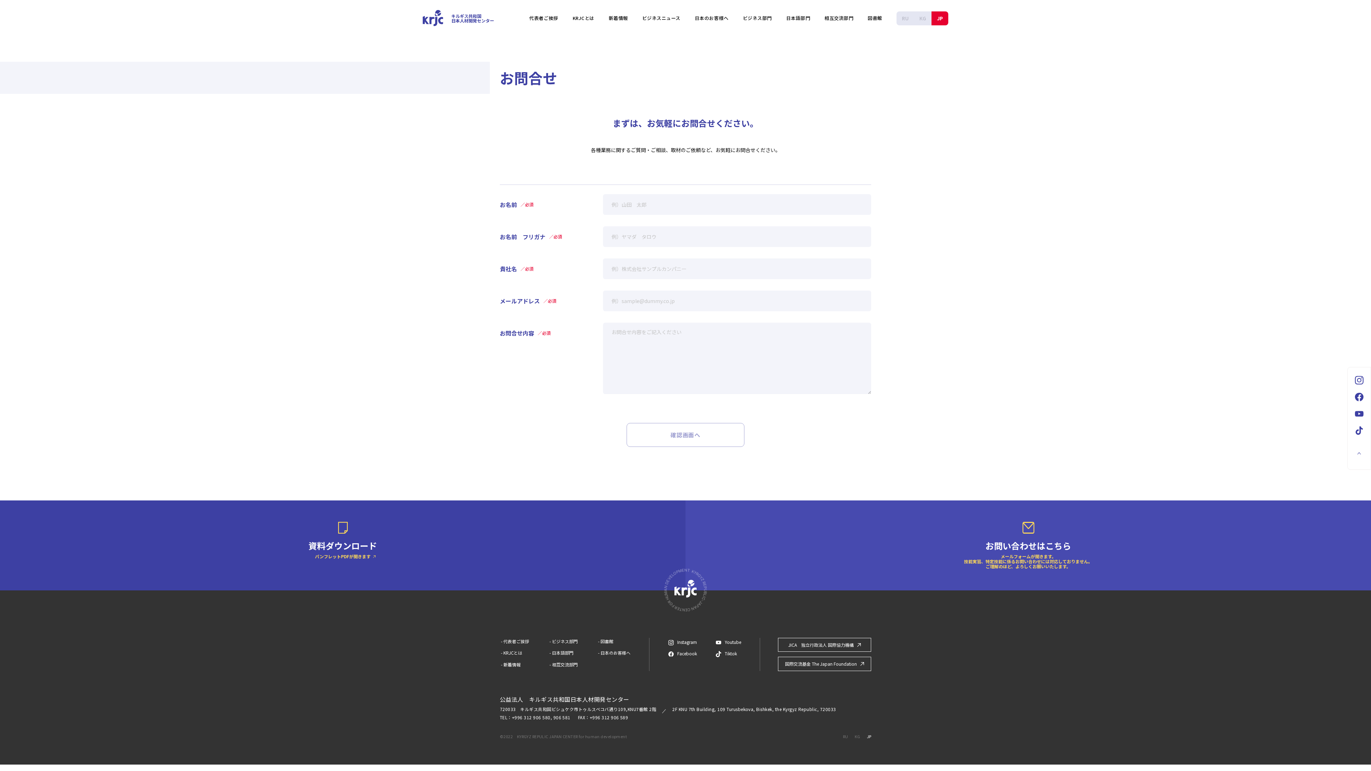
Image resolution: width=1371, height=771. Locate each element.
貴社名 (516, 268)
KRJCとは (583, 18)
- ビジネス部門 (563, 641)
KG (922, 18)
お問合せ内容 (525, 332)
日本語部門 (798, 18)
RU (905, 18)
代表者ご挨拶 (543, 18)
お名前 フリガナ (531, 236)
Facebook (687, 653)
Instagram (687, 642)
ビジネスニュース (661, 18)
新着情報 (618, 18)
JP (940, 18)
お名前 (516, 204)
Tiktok (731, 653)
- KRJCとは (511, 652)
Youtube (733, 642)
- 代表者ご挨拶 (515, 641)
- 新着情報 (511, 664)
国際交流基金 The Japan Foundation (821, 664)
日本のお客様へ (712, 18)
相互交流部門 (838, 18)
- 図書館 (605, 641)
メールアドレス (528, 300)
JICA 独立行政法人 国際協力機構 (821, 645)
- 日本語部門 (561, 652)
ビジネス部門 (757, 18)
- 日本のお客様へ (614, 652)
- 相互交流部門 (563, 664)
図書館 (875, 18)
